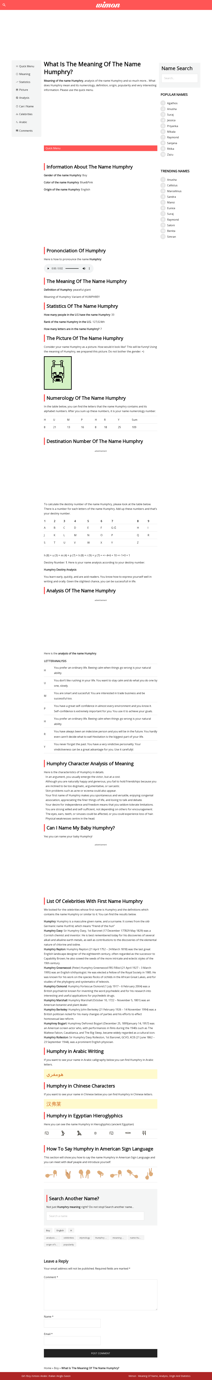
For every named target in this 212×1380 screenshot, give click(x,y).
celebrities (69, 1237)
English (60, 1230)
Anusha (172, 109)
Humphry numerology (102, 1237)
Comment (51, 1277)
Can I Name (25, 106)
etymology (85, 1237)
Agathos (172, 103)
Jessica (171, 120)
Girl (23, 1376)
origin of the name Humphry (53, 1244)
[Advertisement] (106, 36)
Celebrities (24, 114)
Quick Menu (25, 66)
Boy (48, 1230)
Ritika (170, 149)
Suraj (170, 114)
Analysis (22, 98)
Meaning (23, 74)
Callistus (172, 185)
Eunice (171, 208)
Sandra (171, 197)
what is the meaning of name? (106, 5)
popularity (69, 1244)
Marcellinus (174, 191)
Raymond (173, 137)
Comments (24, 131)
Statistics (23, 82)
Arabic (21, 122)
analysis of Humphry (53, 1237)
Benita (171, 231)
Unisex (35, 1376)
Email (48, 1334)
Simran (171, 237)
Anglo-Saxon (64, 1376)
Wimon (132, 1376)
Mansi (171, 202)
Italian (52, 1376)
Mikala (171, 131)
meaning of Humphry (120, 1237)
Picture (22, 90)
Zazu (170, 154)
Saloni (171, 225)
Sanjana (172, 143)
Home (47, 1368)
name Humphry (137, 1237)
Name (48, 1316)
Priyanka (172, 126)
